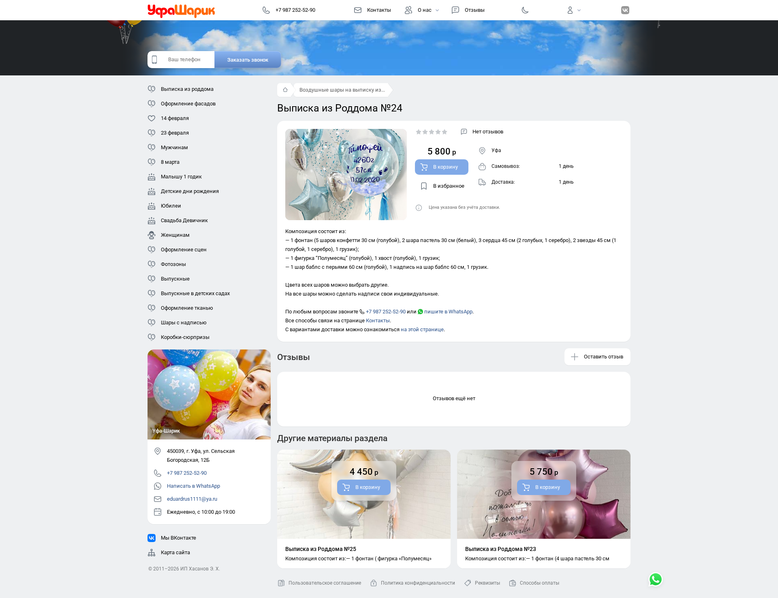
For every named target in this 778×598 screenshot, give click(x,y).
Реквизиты (487, 583)
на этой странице (422, 329)
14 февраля (175, 118)
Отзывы (475, 10)
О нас (425, 10)
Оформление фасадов (188, 104)
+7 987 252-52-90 (385, 312)
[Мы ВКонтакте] (625, 10)
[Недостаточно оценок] (431, 132)
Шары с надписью (184, 322)
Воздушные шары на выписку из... (342, 90)
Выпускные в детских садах (195, 293)
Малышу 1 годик (181, 177)
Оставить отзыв (603, 357)
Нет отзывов (487, 132)
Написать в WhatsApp (193, 486)
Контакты (379, 10)
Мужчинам (174, 147)
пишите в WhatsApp (447, 312)
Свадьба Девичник (184, 220)
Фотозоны (173, 264)
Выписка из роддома (187, 89)
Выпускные (175, 279)
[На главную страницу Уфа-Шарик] (181, 10)
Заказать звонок (247, 60)
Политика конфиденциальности (418, 583)
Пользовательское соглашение (325, 583)
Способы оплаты (539, 583)
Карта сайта (175, 552)
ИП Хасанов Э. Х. (200, 569)
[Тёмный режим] (525, 10)
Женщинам (175, 235)
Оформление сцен (184, 249)
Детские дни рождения (190, 191)
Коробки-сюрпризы (185, 337)
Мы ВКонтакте (178, 538)
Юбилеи (171, 206)
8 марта (170, 162)
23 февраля (175, 133)
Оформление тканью (187, 308)
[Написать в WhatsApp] (656, 580)
